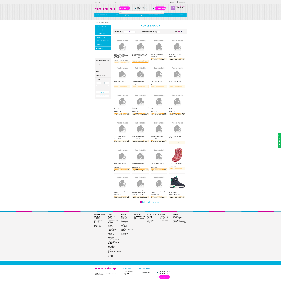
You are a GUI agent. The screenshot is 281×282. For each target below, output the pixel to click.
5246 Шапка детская (156, 81)
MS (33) (148, 222)
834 (156, 202)
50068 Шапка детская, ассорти (138, 164)
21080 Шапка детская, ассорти (120, 164)
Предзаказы (134, 263)
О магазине (99, 263)
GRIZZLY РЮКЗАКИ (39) (113, 220)
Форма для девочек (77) (178, 217)
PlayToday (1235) (124, 221)
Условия (122, 263)
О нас (104, 2)
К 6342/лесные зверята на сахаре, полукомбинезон (139, 54)
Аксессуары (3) (176, 220)
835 (158, 202)
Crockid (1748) (124, 217)
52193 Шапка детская (175, 81)
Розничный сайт (124, 8)
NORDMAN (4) (111, 234)
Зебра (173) (110, 245)
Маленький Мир (105, 268)
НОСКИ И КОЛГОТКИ (154, 15)
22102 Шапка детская (138, 108)
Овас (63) (123, 228)
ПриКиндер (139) (164, 217)
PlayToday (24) (150, 218)
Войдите (116, 62)
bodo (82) (123, 224)
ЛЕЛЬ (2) (109, 249)
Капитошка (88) (111, 246)
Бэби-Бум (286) (124, 225)
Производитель (101, 75)
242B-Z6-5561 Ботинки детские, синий (175, 191)
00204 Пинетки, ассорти (175, 163)
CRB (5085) (123, 220)
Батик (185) (149, 216)
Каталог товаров (105, 22)
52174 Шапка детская (157, 54)
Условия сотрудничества (115, 2)
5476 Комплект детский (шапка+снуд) (157, 164)
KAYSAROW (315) (98, 224)
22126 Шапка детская (157, 136)
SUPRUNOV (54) (124, 233)
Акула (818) (123, 222)
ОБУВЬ (117, 15)
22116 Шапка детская (175, 54)
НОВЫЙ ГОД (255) (100, 37)
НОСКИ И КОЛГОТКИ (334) (102, 40)
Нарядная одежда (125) (139, 218)
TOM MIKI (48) (111, 230)
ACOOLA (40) (97, 216)
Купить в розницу (134, 2)
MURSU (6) (110, 233)
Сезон (98, 67)
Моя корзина (181, 6)
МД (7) (109, 250)
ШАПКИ (170, 15)
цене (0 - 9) (127, 31)
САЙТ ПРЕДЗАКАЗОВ (160, 8)
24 (157, 31)
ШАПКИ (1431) (99, 44)
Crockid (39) (149, 217)
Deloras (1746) (124, 226)
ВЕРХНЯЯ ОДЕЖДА (102, 15)
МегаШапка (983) (164, 216)
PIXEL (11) (110, 221)
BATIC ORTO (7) (111, 225)
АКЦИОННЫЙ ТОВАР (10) (113, 239)
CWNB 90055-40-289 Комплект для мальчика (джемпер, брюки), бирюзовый (121, 55)
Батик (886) (96, 221)
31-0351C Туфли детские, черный (158, 191)
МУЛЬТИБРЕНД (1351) (125, 234)
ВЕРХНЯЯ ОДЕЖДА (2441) (102, 26)
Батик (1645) (123, 216)
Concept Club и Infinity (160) (127, 229)
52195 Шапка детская (138, 81)
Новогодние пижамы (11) (139, 219)
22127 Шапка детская (120, 136)
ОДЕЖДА (126, 15)
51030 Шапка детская (175, 108)
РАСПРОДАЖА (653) (98, 220)
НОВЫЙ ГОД (138, 15)
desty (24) (123, 230)
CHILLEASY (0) (124, 218)
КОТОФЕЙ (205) (111, 247)
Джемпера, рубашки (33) (179, 221)
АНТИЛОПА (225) (111, 241)
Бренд (98, 64)
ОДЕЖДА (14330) (100, 33)
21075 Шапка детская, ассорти (175, 137)
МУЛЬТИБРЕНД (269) (164, 220)
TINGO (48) (110, 235)
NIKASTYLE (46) (97, 225)
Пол (97, 71)
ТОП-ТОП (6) (110, 255)
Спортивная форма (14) (178, 218)
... (153, 202)
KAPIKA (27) (110, 217)
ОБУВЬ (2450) (99, 30)
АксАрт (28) (97, 217)
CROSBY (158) (110, 231)
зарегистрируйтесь (123, 62)
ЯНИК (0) (149, 224)
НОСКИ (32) (149, 221)
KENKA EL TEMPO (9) (112, 229)
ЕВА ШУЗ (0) (110, 256)
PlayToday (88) (97, 226)
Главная (98, 22)
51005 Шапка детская (120, 81)
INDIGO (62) (110, 228)
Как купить (111, 263)
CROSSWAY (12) (111, 226)
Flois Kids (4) (110, 224)
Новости (144, 2)
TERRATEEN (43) (124, 231)
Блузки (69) (175, 216)
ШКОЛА (180, 15)
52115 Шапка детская (120, 108)
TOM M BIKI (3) (111, 237)
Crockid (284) (97, 218)
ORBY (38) (162, 218)
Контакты (151, 2)
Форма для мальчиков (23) (179, 222)
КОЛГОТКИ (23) (150, 220)
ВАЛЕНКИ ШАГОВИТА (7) (113, 242)
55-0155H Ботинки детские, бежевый (121, 191)
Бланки (125, 2)
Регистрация (182, 2)
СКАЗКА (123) (110, 253)
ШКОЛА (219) (99, 48)
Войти (172, 2)
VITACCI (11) (110, 238)
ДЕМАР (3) (110, 243)
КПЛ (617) (110, 218)
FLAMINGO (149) (111, 216)
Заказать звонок (146, 272)
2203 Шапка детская (156, 108)
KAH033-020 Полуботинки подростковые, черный (139, 191)
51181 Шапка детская (138, 136)
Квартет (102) (97, 222)
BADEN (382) (110, 222)
